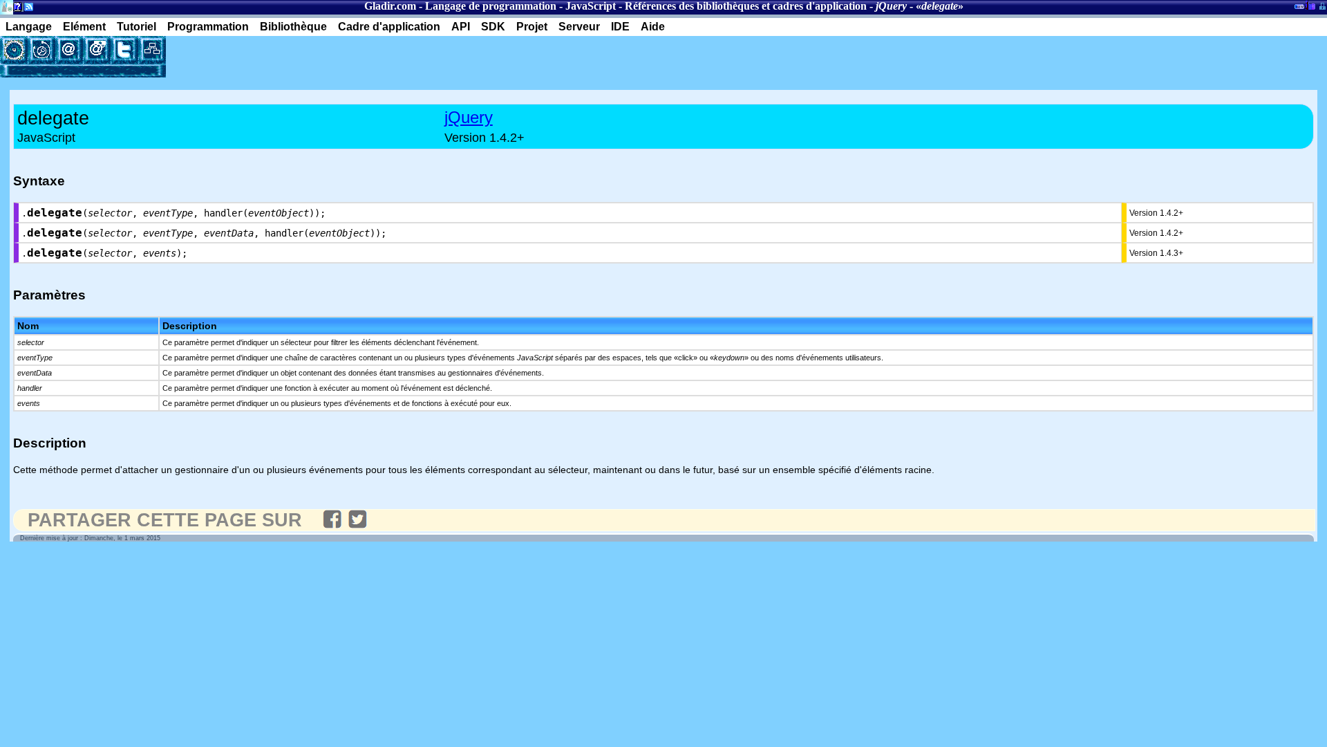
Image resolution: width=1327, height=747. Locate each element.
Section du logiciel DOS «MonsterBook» (1299, 9)
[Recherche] (41, 50)
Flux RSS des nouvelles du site (26, 9)
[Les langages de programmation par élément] (14, 50)
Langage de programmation (490, 6)
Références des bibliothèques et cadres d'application (746, 6)
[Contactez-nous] (69, 50)
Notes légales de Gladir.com (15, 9)
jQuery (468, 117)
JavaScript (590, 6)
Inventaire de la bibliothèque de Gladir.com (1310, 5)
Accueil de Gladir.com (6, 6)
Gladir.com (390, 6)
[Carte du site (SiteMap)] (152, 50)
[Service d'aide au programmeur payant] (97, 50)
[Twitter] (124, 50)
